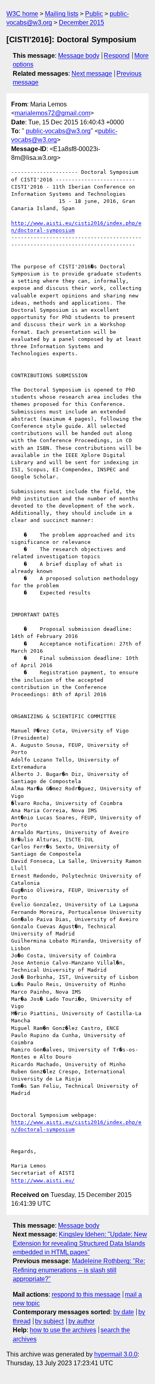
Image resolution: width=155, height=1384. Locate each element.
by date (123, 1312)
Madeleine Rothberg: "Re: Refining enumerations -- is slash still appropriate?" (79, 1270)
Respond (117, 55)
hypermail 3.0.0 (116, 1354)
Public (94, 13)
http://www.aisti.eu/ (43, 1180)
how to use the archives (63, 1330)
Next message (92, 73)
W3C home (22, 13)
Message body (78, 55)
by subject (49, 1321)
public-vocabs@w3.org (58, 131)
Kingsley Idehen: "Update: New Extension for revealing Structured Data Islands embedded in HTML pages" (80, 1243)
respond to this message (86, 1294)
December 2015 (81, 22)
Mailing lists (61, 13)
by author (81, 1321)
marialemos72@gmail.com (52, 113)
